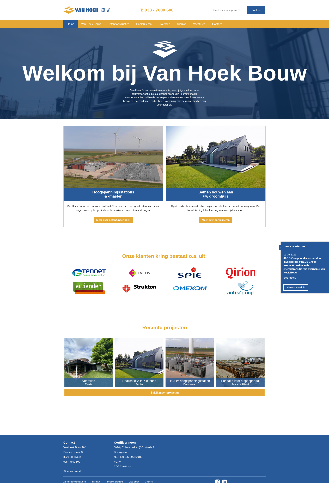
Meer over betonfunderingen (113, 219)
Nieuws (181, 24)
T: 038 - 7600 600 (157, 10)
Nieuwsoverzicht (296, 287)
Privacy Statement (114, 482)
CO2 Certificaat (122, 466)
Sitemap (96, 482)
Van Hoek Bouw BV (86, 10)
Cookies (149, 482)
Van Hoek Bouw (91, 24)
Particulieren (144, 24)
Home (70, 24)
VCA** (117, 461)
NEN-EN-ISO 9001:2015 (128, 456)
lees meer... (289, 277)
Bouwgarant (120, 452)
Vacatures (199, 24)
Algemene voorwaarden (74, 482)
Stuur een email (72, 471)
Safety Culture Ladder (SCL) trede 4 (134, 447)
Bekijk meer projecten (164, 392)
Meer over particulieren (216, 219)
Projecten (164, 24)
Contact (217, 24)
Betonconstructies (118, 24)
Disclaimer (134, 482)
